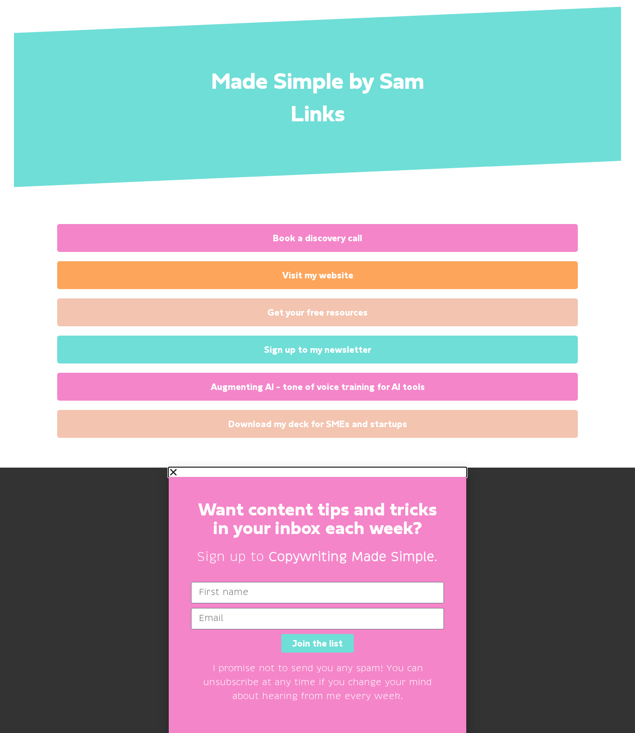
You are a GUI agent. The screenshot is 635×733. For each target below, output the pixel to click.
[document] (317, 600)
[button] (317, 472)
